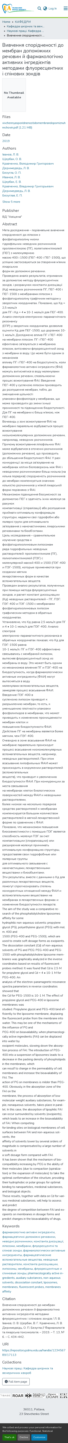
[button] (18, 8)
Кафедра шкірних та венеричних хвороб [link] (26, 26)
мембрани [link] (23, 1246)
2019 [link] (6, 141)
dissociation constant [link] (28, 1282)
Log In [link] (53, 8)
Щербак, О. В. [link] (12, 159)
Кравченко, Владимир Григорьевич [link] (27, 186)
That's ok (9, 1437)
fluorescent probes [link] (31, 1287)
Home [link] (6, 22)
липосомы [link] (9, 1269)
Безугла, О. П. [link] (11, 173)
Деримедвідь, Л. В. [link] (15, 168)
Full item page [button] (17, 1382)
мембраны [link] (25, 1269)
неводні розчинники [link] (17, 1241)
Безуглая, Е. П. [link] (12, 195)
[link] (34, 125)
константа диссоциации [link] (40, 1264)
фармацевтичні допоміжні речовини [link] (28, 1237)
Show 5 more (11, 202)
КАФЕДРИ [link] (23, 22)
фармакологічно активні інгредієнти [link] (28, 1232)
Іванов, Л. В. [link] (10, 154)
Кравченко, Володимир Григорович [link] (28, 164)
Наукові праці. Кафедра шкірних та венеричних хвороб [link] (26, 31)
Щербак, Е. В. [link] (11, 182)
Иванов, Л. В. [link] (11, 177)
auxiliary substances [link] (29, 1278)
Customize (39, 1437)
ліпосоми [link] (8, 1246)
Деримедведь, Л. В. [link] (16, 191)
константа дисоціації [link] (48, 1241)
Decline (24, 1437)
